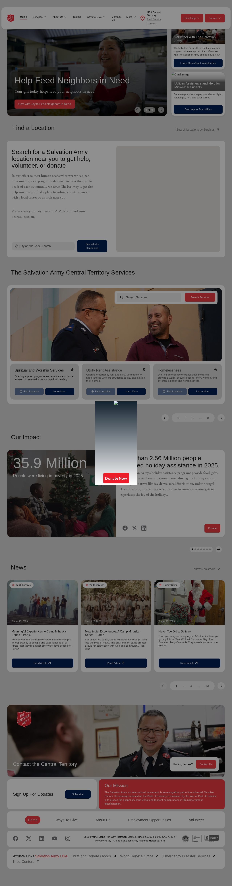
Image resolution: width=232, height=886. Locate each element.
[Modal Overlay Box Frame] (116, 443)
